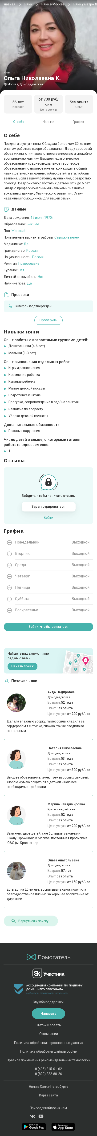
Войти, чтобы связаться (48, 627)
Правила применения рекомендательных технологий (48, 1060)
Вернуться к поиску (33, 921)
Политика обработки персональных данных (48, 1043)
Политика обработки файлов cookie (48, 1051)
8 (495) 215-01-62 (48, 1069)
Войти (48, 517)
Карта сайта (48, 1095)
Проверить (48, 320)
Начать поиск (22, 666)
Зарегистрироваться (48, 506)
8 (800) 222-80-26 (48, 1074)
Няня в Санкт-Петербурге (48, 1086)
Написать (48, 1013)
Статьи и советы (48, 1025)
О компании (48, 1034)
